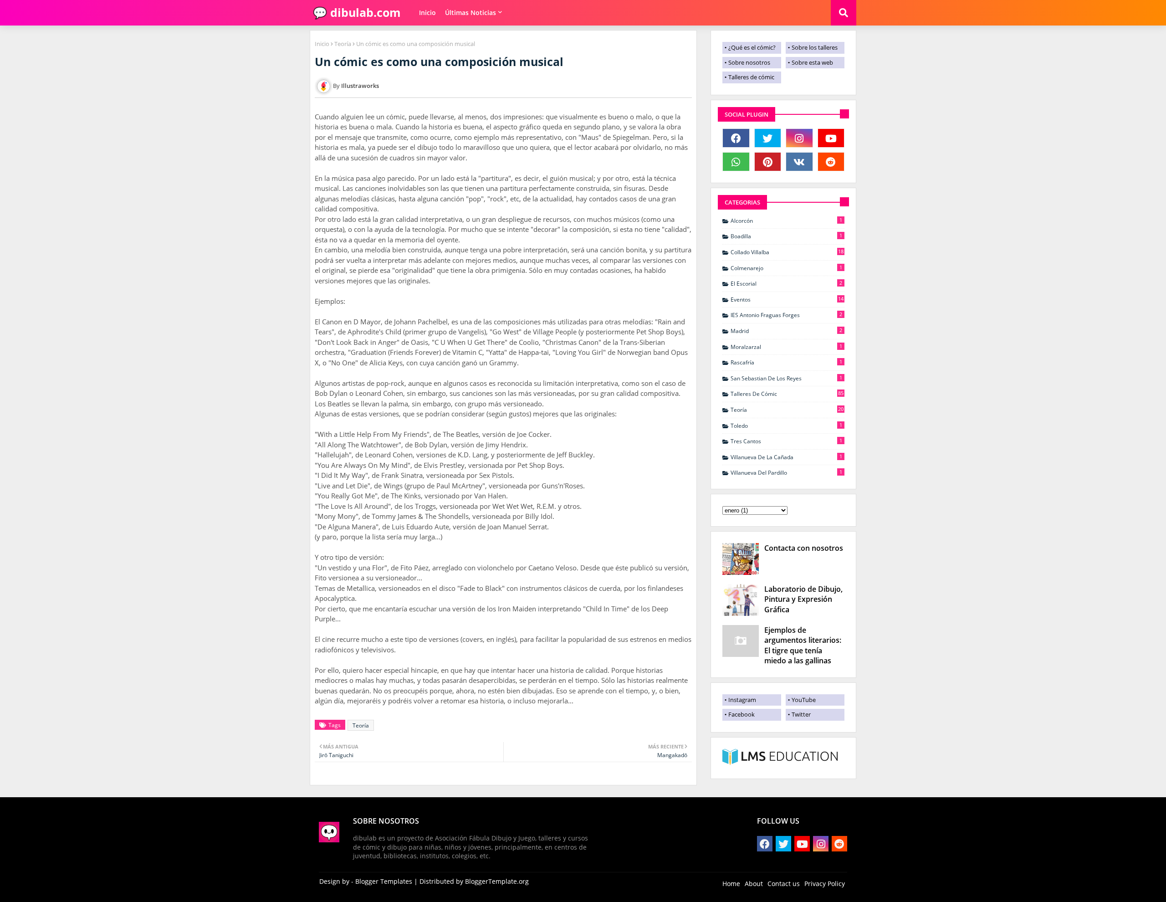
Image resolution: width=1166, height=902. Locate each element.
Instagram (742, 700)
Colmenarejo (786, 268)
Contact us (783, 883)
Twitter (801, 714)
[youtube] (831, 138)
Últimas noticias (470, 12)
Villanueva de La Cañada (786, 457)
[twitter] (768, 138)
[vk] (799, 161)
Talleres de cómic (751, 77)
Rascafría (786, 362)
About (754, 883)
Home (731, 883)
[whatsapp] (736, 161)
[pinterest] (768, 161)
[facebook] (736, 138)
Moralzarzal (786, 347)
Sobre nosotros (749, 62)
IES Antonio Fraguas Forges (786, 315)
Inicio (427, 12)
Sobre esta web (812, 62)
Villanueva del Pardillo (786, 472)
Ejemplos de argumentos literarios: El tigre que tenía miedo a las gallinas (802, 645)
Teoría (342, 44)
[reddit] (831, 161)
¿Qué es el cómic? (752, 47)
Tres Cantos (786, 441)
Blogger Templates (383, 881)
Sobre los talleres (815, 47)
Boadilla (786, 236)
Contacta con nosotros (803, 548)
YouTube (804, 700)
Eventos (787, 299)
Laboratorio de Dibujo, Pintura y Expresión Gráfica (803, 599)
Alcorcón (786, 220)
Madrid (786, 331)
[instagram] (799, 138)
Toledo (786, 425)
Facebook (741, 714)
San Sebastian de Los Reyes (786, 378)
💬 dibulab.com (355, 12)
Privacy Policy (824, 883)
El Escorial (786, 283)
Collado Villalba (787, 252)
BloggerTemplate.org (497, 881)
